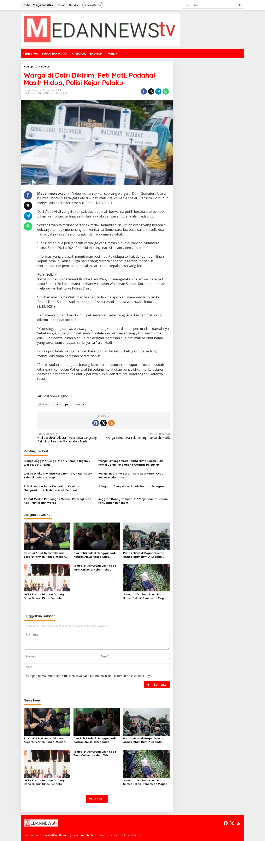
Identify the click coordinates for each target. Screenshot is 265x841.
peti (67, 404)
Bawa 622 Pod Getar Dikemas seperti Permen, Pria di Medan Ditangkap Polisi (44, 555)
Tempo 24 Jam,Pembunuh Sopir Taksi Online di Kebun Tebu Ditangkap (94, 567)
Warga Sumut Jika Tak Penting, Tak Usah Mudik (138, 435)
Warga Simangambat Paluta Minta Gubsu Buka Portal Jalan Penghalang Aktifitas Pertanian (131, 462)
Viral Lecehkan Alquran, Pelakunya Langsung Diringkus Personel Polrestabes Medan (67, 437)
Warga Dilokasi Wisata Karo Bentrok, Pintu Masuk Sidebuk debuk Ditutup (58, 475)
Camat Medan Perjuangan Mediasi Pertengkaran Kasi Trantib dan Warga (57, 500)
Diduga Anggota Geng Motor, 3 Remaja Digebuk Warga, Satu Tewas (57, 462)
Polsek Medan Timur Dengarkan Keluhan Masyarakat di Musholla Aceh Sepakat (51, 488)
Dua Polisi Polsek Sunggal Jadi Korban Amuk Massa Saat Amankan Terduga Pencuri (94, 555)
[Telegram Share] (158, 91)
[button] (240, 5)
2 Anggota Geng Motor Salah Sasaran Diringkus (131, 486)
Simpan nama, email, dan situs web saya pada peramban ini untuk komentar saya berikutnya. (89, 676)
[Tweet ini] (151, 91)
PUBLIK (28, 92)
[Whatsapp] (166, 91)
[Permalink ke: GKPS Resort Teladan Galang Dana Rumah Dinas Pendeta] (47, 577)
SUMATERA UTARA (43, 92)
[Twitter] (103, 423)
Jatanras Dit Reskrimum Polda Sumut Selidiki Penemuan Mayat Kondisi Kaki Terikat (145, 596)
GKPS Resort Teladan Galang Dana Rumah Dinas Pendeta (44, 596)
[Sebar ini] (144, 91)
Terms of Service (108, 835)
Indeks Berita (132, 835)
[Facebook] (95, 423)
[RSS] (111, 423)
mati (57, 404)
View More (96, 799)
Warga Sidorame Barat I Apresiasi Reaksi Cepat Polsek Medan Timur (131, 475)
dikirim (43, 404)
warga (80, 404)
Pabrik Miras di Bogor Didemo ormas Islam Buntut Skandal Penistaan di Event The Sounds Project (144, 555)
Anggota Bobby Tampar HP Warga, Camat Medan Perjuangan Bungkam (133, 500)
